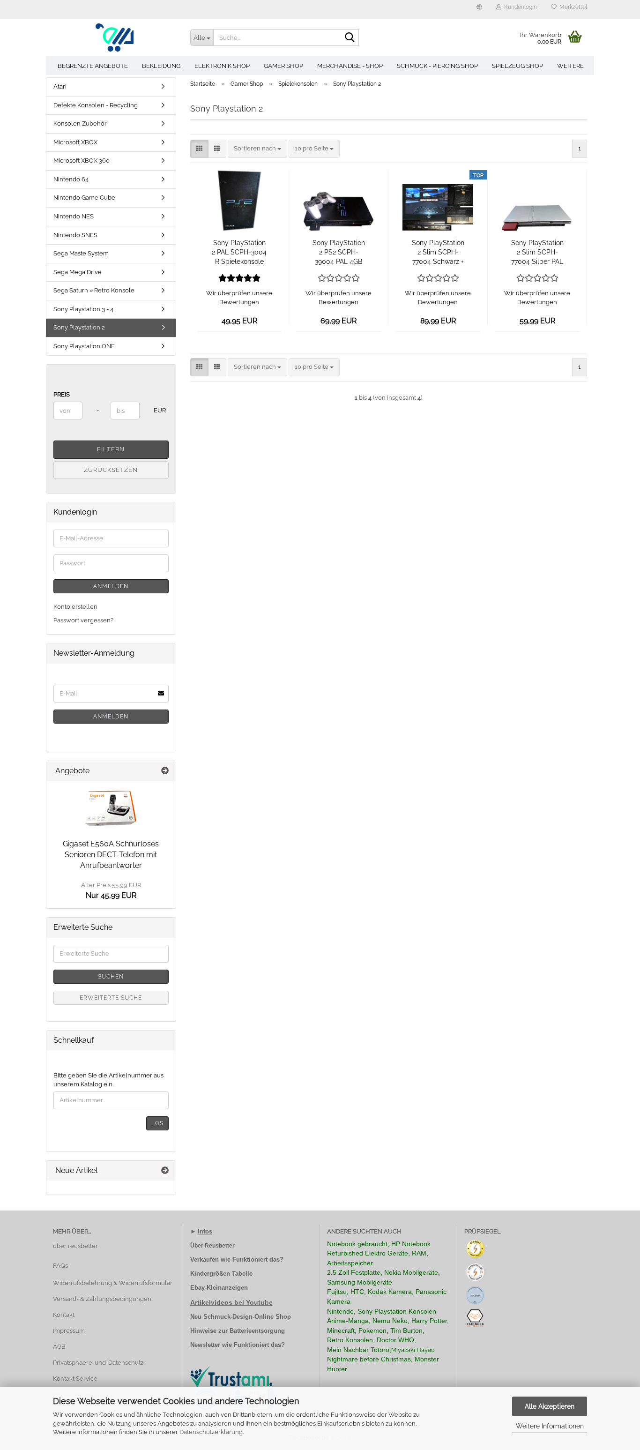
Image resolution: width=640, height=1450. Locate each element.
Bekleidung (161, 65)
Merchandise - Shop (350, 65)
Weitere (570, 65)
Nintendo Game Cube (84, 197)
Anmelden (110, 586)
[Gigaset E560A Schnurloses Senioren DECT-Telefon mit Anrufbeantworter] (111, 808)
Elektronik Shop (222, 65)
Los (157, 1123)
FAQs (60, 1265)
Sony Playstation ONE (84, 346)
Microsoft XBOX (75, 142)
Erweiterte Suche (111, 997)
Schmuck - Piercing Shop (437, 65)
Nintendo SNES (75, 235)
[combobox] (257, 149)
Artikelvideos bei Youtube (231, 1302)
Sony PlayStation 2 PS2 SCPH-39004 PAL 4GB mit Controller (339, 252)
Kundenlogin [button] (519, 7)
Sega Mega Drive (77, 272)
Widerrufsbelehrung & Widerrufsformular (112, 1282)
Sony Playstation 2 (79, 327)
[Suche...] (350, 38)
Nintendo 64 (71, 179)
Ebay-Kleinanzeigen (219, 1287)
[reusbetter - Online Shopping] (114, 37)
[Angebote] (165, 771)
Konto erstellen (75, 606)
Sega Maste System (81, 253)
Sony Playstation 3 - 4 (83, 309)
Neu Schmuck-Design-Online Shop (240, 1316)
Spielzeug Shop (517, 65)
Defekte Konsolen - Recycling (95, 105)
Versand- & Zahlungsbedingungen (102, 1298)
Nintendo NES (73, 216)
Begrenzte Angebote (93, 65)
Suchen (111, 976)
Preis (61, 394)
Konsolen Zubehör (80, 123)
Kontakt (63, 1314)
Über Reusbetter (212, 1245)
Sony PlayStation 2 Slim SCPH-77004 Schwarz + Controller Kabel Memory (438, 252)
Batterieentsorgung (257, 1330)
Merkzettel (572, 7)
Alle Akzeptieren (549, 1406)
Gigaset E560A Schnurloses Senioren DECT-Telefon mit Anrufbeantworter (111, 854)
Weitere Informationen (550, 1426)
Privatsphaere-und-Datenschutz (98, 1362)
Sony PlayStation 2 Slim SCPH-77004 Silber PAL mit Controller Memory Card (537, 252)
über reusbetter (75, 1245)
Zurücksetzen (111, 469)
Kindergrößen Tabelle (221, 1273)
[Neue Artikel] (165, 1171)
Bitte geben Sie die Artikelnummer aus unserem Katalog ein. (108, 1080)
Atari (60, 86)
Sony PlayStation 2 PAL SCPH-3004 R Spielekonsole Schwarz (239, 252)
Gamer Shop (283, 65)
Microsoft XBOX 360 (81, 160)
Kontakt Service (75, 1378)
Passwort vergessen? (83, 620)
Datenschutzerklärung (211, 1431)
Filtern (111, 449)
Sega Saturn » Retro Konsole (93, 290)
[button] (479, 9)
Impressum (69, 1330)
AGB (59, 1346)
